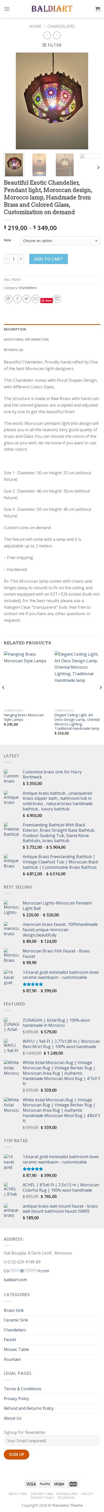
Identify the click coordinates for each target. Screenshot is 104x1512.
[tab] (52, 329)
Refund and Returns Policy (29, 1408)
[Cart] (97, 8)
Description (15, 329)
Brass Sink (14, 1310)
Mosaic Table (16, 1349)
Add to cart (48, 259)
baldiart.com (15, 1279)
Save (48, 300)
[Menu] (7, 9)
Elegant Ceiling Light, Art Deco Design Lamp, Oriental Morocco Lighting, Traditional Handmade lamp (77, 722)
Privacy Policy (16, 1398)
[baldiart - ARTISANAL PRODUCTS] (52, 9)
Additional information (26, 339)
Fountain (12, 1359)
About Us (12, 1418)
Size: (7, 240)
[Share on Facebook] (17, 299)
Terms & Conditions (22, 1389)
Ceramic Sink (16, 1320)
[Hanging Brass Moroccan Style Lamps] (26, 678)
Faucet (10, 1339)
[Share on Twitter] (26, 299)
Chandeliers (61, 26)
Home (35, 26)
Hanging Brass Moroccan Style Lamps (24, 717)
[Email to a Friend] (36, 299)
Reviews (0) (13, 349)
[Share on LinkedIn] (57, 299)
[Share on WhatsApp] (8, 299)
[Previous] (12, 101)
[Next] (91, 101)
